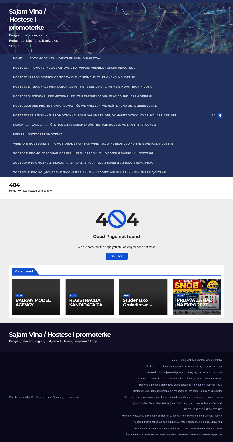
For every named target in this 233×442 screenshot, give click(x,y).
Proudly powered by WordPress (26, 397)
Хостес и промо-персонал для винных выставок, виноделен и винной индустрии (83, 153)
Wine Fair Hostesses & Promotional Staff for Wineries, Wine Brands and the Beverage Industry (93, 143)
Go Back (117, 256)
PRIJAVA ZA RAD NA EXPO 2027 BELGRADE (194, 305)
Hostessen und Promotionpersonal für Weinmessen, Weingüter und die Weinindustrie (85, 105)
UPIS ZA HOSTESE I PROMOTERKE (37, 134)
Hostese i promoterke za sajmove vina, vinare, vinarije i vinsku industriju (74, 67)
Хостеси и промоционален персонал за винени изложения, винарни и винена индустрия (89, 172)
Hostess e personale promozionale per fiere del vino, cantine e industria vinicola (82, 86)
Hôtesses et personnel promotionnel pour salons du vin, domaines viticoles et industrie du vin (94, 115)
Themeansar (71, 397)
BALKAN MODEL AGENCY (33, 302)
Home (17, 58)
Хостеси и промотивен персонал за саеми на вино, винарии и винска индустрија (83, 162)
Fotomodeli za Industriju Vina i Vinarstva (65, 58)
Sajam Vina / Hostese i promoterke (27, 19)
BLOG (19, 295)
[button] (213, 115)
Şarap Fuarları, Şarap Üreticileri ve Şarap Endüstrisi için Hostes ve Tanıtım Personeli (84, 124)
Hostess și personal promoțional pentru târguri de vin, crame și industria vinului (82, 96)
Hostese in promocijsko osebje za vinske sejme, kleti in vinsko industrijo (74, 77)
